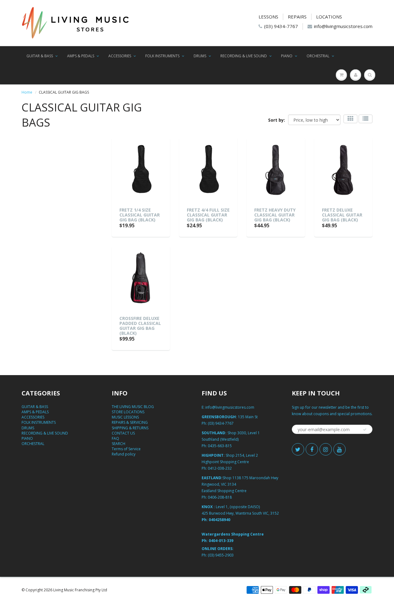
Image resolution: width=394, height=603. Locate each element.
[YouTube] (339, 449)
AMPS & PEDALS (80, 56)
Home (27, 92)
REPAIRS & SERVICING (130, 422)
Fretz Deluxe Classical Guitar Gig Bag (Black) (342, 215)
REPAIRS (297, 17)
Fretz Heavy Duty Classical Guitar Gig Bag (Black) (275, 215)
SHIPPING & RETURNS (130, 428)
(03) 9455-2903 (221, 555)
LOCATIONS (329, 17)
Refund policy (123, 454)
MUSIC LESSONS (125, 417)
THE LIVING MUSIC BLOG (133, 406)
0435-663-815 (220, 445)
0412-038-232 (220, 468)
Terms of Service (126, 448)
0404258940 (219, 519)
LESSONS (268, 17)
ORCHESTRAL (318, 56)
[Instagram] (326, 449)
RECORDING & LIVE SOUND (243, 56)
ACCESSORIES (119, 56)
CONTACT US (123, 433)
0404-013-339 (221, 540)
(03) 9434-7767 (281, 26)
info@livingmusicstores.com (343, 26)
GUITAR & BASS (39, 56)
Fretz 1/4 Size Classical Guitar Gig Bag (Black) (139, 215)
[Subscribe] (365, 430)
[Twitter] (298, 449)
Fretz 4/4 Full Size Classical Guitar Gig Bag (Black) (208, 215)
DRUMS (200, 56)
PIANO (286, 56)
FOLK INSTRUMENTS (162, 56)
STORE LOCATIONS (128, 412)
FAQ (115, 438)
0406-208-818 (220, 497)
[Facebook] (312, 449)
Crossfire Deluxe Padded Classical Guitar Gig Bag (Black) (140, 325)
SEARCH (118, 443)
